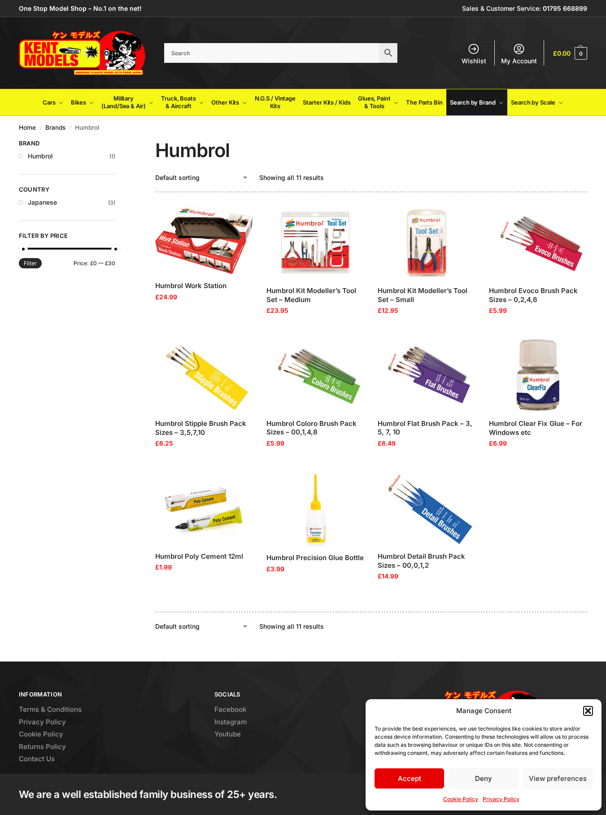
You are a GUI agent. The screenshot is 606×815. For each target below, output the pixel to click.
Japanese (42, 202)
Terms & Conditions (50, 709)
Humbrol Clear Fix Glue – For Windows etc (535, 428)
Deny (483, 778)
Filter (30, 263)
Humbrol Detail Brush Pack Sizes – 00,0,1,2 (421, 561)
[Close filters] (118, 144)
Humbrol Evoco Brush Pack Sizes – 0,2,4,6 (533, 295)
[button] (588, 710)
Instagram (230, 722)
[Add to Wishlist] (242, 217)
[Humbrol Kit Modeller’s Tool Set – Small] (426, 242)
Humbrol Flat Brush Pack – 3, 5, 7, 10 (425, 428)
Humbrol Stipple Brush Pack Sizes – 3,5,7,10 (200, 428)
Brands (55, 127)
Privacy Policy (501, 799)
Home (27, 127)
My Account (519, 61)
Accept (409, 778)
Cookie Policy (460, 799)
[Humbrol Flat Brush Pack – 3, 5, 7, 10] (426, 375)
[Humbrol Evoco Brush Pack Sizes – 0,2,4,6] (538, 242)
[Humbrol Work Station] (204, 240)
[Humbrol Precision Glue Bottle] (315, 508)
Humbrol (40, 156)
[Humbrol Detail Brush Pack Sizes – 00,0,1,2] (426, 508)
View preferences (558, 778)
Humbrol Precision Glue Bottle (315, 557)
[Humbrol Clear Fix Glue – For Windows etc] (538, 375)
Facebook (230, 709)
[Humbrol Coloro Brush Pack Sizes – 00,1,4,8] (315, 375)
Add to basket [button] (204, 316)
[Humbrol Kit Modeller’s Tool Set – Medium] (315, 242)
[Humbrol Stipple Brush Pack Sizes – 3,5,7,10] (204, 375)
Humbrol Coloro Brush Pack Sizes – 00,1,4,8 (311, 428)
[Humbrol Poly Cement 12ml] (204, 507)
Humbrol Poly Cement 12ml (199, 556)
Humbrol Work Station (191, 285)
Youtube (227, 734)
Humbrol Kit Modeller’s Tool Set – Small (422, 295)
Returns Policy (42, 746)
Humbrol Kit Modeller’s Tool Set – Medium (311, 295)
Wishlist (474, 61)
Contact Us (37, 758)
